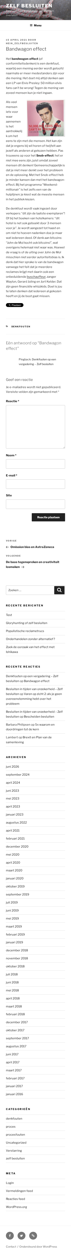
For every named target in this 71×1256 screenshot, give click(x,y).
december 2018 (17, 950)
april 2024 (13, 782)
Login (10, 1183)
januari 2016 (14, 1094)
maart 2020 (14, 870)
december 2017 (17, 1022)
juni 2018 (12, 982)
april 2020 (13, 862)
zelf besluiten (15, 1158)
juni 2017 (12, 1054)
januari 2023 (14, 814)
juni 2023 (12, 790)
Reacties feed (15, 1199)
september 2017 (17, 1038)
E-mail (11, 475)
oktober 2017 (15, 1030)
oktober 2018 (15, 966)
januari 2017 (14, 1086)
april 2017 (13, 1062)
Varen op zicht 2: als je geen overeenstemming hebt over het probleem (34, 698)
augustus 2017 (16, 1046)
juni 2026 (12, 766)
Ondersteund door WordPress (38, 1246)
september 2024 (18, 774)
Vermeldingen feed (19, 1191)
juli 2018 (12, 974)
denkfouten (21, 326)
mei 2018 (12, 990)
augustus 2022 (16, 822)
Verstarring (14, 1150)
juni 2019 (12, 910)
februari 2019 (15, 934)
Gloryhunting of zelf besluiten (26, 623)
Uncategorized (16, 1142)
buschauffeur (36, 276)
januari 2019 (14, 942)
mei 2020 (12, 854)
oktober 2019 (15, 886)
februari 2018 (15, 1014)
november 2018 (17, 958)
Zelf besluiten (29, 6)
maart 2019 (14, 926)
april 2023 (13, 806)
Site (9, 495)
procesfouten (15, 1134)
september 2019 (17, 894)
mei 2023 (12, 798)
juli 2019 (12, 902)
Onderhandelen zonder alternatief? (30, 639)
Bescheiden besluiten (39, 716)
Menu (37, 25)
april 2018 (13, 998)
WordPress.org (16, 1207)
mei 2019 (12, 918)
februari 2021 (15, 838)
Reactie (12, 401)
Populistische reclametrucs (25, 631)
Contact (11, 1246)
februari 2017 (15, 1078)
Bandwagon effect (37, 681)
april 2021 (13, 830)
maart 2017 (14, 1070)
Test (9, 615)
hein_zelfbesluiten (22, 43)
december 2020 (17, 846)
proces (11, 1126)
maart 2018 (14, 1006)
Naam (11, 455)
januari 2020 (14, 878)
